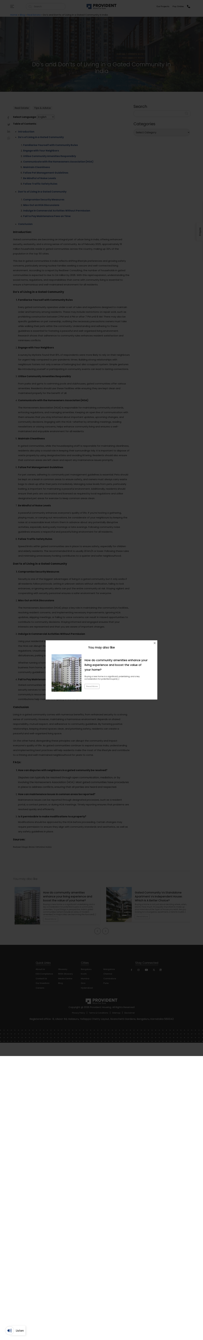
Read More (92, 686)
